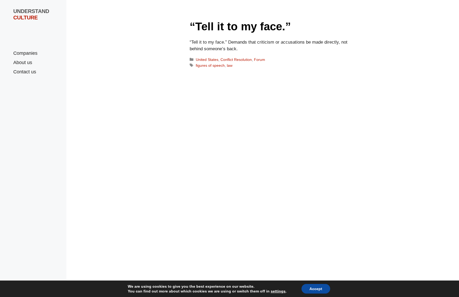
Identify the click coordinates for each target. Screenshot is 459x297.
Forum (259, 59)
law (229, 65)
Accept (315, 289)
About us (22, 62)
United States (207, 59)
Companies (25, 53)
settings (278, 291)
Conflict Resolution (236, 59)
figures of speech (210, 65)
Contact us (24, 71)
